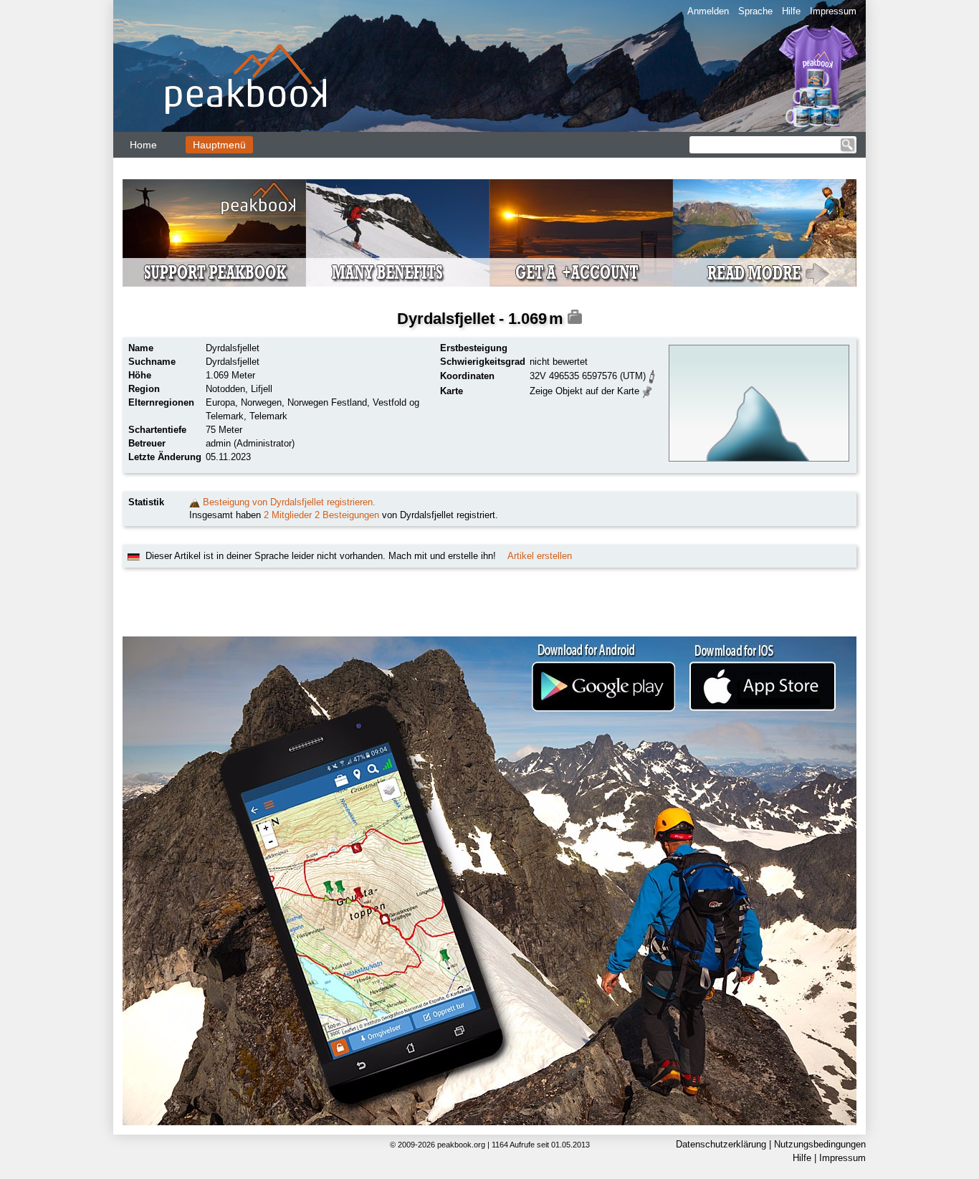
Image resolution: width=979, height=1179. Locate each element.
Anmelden (708, 11)
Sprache (755, 11)
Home (143, 145)
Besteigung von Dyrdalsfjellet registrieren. (289, 502)
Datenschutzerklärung (721, 1144)
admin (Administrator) (250, 443)
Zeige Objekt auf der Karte (584, 391)
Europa (220, 402)
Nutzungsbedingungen (820, 1144)
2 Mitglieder (288, 515)
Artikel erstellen (539, 555)
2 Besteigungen (347, 515)
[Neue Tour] (194, 502)
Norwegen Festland (327, 402)
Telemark (268, 416)
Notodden (225, 388)
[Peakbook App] (489, 880)
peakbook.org (461, 1144)
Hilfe (791, 11)
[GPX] (652, 375)
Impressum (833, 11)
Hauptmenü (219, 145)
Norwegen (261, 402)
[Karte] (647, 390)
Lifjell (261, 388)
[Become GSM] (489, 233)
